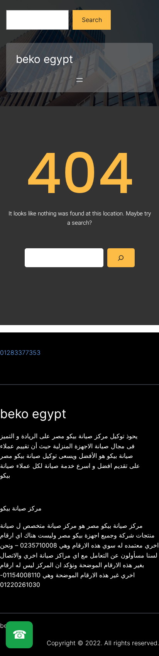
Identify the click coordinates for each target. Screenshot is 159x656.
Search (92, 20)
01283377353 (20, 352)
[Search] (121, 257)
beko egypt (44, 59)
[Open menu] (79, 80)
